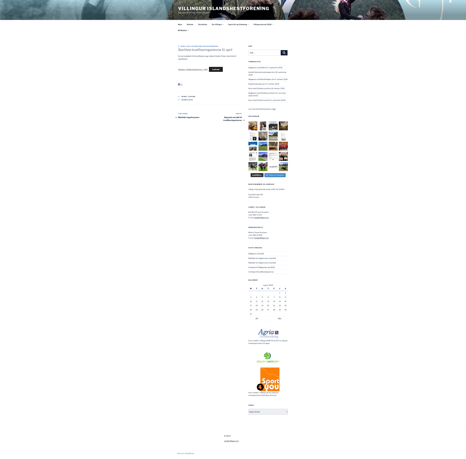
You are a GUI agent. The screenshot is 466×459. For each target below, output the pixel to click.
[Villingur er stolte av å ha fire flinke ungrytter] (252, 166)
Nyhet (184, 96)
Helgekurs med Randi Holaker (259, 79)
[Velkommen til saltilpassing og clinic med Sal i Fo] (252, 136)
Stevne (192, 96)
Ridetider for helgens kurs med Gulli (262, 258)
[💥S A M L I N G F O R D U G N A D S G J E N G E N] (283, 146)
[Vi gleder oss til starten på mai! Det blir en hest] (273, 156)
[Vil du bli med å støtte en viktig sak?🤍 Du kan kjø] (262, 125)
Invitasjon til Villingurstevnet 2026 (261, 267)
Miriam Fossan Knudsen (206, 46)
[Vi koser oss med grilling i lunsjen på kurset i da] (283, 166)
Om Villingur (217, 24)
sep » (280, 318)
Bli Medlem (182, 30)
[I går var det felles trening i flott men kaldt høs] (283, 125)
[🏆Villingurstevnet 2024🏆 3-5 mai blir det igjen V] (273, 166)
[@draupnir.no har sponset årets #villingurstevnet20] (252, 156)
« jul (256, 318)
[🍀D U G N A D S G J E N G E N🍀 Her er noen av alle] (273, 146)
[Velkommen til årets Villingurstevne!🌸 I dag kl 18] (262, 156)
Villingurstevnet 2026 (262, 24)
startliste (187, 100)
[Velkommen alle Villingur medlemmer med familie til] (283, 136)
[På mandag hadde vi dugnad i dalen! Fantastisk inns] (273, 136)
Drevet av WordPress (185, 453)
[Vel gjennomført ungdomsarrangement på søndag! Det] (262, 136)
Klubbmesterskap (255, 84)
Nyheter (190, 24)
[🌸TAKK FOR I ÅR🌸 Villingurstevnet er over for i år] (262, 146)
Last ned (215, 69)
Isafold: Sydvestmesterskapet (260, 72)
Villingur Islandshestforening (223, 8)
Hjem (180, 24)
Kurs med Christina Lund (257, 88)
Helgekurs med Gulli (256, 68)
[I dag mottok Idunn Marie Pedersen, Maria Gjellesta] (283, 156)
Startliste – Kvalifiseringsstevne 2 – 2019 (193, 69)
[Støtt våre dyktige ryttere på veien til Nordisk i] (252, 146)
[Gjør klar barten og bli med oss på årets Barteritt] (273, 125)
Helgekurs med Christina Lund (260, 93)
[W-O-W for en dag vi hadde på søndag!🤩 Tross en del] (252, 125)
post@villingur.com (261, 217)
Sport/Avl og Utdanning (237, 24)
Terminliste (202, 24)
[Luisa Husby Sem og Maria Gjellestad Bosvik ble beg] (262, 166)
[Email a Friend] (182, 84)
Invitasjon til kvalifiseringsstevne (261, 272)
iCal (274, 109)
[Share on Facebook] (179, 84)
